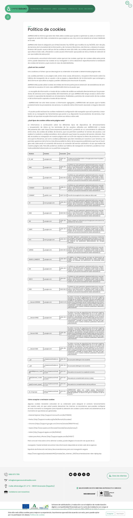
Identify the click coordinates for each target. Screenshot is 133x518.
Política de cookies (37, 515)
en (130, 6)
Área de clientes (119, 476)
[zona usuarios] (8, 17)
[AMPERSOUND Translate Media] (17, 9)
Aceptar (110, 514)
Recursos (88, 9)
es (127, 3)
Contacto (72, 9)
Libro (54, 9)
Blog (81, 9)
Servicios (47, 9)
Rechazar (120, 514)
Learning (62, 9)
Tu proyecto (35, 9)
